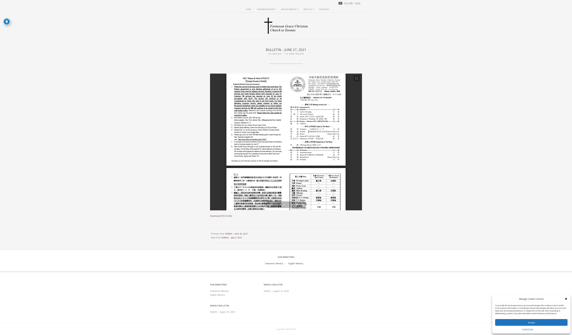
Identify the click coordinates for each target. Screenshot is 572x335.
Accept (531, 322)
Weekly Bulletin (296, 54)
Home (248, 9)
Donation (324, 9)
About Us (307, 9)
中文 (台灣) (348, 3)
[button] (566, 298)
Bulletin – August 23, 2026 (222, 311)
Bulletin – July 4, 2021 (232, 237)
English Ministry (289, 9)
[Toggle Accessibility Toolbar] (6, 21)
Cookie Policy (527, 329)
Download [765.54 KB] (221, 215)
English (357, 3)
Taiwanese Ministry (265, 9)
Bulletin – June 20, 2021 (236, 233)
